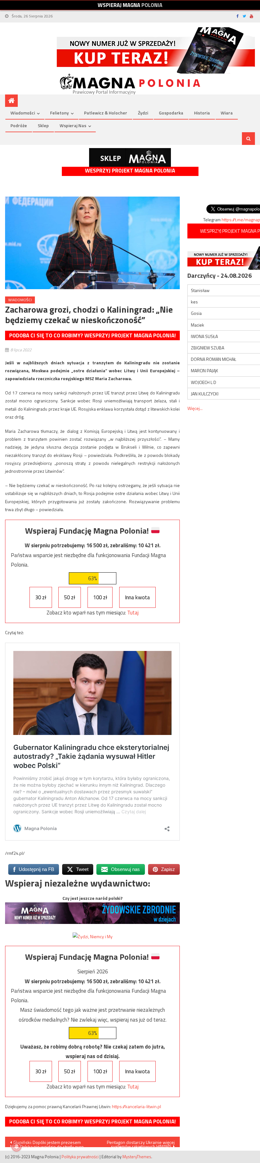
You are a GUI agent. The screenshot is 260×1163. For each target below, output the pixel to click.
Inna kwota (137, 597)
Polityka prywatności (80, 1156)
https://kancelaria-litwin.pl (136, 1106)
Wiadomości (22, 112)
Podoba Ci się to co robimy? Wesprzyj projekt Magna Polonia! (92, 335)
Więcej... (195, 408)
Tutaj (133, 612)
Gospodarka (171, 112)
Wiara (227, 112)
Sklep (43, 125)
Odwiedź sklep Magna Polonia (130, 157)
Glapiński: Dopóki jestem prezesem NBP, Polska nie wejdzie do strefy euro (47, 1143)
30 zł (40, 597)
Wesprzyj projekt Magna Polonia (130, 171)
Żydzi (143, 112)
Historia (202, 112)
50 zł (69, 597)
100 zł (100, 597)
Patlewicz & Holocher (105, 112)
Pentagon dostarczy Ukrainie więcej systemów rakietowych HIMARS (141, 1143)
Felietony (59, 112)
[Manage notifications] (16, 1146)
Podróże (18, 125)
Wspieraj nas (73, 125)
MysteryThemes (136, 1156)
